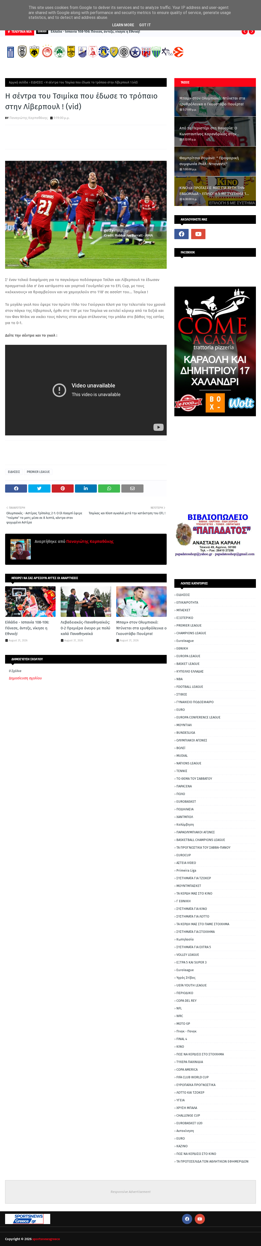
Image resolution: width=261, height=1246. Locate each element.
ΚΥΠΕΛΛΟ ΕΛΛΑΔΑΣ (190, 671)
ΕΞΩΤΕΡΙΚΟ (184, 618)
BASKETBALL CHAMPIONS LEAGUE (200, 840)
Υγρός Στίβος (185, 978)
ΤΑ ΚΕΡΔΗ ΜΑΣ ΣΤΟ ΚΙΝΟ (194, 893)
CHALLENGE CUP (188, 1115)
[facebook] (181, 234)
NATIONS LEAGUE (188, 763)
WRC (179, 1016)
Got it (145, 25)
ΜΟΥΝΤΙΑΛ (184, 725)
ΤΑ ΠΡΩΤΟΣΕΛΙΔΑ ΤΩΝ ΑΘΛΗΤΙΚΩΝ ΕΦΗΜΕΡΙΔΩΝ (212, 1161)
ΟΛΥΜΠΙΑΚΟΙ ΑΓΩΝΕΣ (191, 740)
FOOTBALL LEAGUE (189, 687)
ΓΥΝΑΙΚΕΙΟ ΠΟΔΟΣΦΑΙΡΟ (195, 702)
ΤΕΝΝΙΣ (181, 771)
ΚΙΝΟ (180, 1046)
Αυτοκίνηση (185, 1131)
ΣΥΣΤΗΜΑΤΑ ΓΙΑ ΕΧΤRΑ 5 (193, 947)
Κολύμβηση (185, 824)
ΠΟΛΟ (180, 794)
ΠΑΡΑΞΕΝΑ (184, 786)
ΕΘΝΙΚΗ (182, 648)
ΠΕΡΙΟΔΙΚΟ (184, 993)
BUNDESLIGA (185, 733)
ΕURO (180, 1138)
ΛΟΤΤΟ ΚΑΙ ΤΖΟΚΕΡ (190, 1092)
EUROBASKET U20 (189, 1123)
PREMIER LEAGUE (38, 472)
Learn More (123, 25)
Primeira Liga (186, 870)
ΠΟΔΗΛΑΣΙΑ (184, 809)
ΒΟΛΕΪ (180, 748)
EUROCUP (183, 855)
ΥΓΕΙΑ (180, 1100)
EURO (180, 710)
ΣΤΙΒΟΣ (181, 694)
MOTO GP (183, 1023)
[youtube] (198, 234)
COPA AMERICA (187, 1069)
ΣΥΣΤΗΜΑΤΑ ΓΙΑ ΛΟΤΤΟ (192, 916)
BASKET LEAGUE (188, 664)
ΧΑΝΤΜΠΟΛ (184, 817)
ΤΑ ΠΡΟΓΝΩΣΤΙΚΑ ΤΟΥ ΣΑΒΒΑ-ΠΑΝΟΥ (203, 847)
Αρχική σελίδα (18, 82)
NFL (179, 1008)
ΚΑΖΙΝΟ (182, 1146)
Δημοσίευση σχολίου (25, 678)
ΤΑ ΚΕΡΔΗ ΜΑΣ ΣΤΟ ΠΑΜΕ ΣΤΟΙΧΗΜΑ (202, 924)
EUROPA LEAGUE (188, 656)
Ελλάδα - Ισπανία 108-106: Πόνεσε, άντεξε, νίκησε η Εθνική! (95, 31)
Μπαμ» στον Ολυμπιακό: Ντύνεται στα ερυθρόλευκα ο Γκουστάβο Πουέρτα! (141, 628)
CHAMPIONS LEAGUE (191, 633)
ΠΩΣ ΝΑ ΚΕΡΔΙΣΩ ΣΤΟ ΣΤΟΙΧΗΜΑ (200, 1054)
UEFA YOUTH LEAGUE (191, 985)
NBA (179, 679)
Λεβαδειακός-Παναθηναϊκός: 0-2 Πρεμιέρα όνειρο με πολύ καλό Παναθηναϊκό (85, 628)
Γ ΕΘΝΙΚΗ (183, 901)
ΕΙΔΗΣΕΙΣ (37, 82)
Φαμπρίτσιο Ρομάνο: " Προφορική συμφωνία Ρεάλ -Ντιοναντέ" (209, 161)
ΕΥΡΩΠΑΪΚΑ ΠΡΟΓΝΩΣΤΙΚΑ (195, 1085)
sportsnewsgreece (46, 1239)
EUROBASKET (186, 801)
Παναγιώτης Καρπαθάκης (28, 118)
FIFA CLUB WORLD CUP (192, 1077)
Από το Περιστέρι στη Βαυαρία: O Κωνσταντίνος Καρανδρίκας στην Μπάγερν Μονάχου (208, 131)
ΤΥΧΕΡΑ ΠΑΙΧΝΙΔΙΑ (189, 1062)
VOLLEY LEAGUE (187, 955)
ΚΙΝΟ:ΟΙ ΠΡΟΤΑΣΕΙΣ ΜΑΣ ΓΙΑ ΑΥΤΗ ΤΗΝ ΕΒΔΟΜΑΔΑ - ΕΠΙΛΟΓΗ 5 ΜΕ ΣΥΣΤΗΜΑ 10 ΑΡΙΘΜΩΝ (213, 191)
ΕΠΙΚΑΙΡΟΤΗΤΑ (187, 602)
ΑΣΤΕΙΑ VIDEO (186, 863)
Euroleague (185, 641)
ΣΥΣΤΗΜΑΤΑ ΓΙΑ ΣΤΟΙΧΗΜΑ (195, 932)
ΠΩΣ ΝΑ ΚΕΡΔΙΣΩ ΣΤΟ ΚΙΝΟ (196, 1154)
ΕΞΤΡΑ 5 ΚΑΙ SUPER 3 (191, 962)
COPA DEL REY (186, 1001)
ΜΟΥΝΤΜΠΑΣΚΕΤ (188, 886)
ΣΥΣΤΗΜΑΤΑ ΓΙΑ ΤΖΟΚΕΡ (193, 878)
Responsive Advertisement (131, 1192)
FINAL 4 (181, 1039)
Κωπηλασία (185, 939)
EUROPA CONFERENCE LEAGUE (198, 717)
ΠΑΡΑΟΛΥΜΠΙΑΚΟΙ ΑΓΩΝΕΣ (195, 832)
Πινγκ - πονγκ (186, 1031)
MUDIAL (182, 756)
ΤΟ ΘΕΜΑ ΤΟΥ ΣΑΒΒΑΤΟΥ (194, 778)
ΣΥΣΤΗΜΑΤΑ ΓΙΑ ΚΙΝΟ (191, 909)
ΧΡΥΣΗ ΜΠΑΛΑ (186, 1108)
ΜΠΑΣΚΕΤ (183, 610)
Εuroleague (185, 970)
